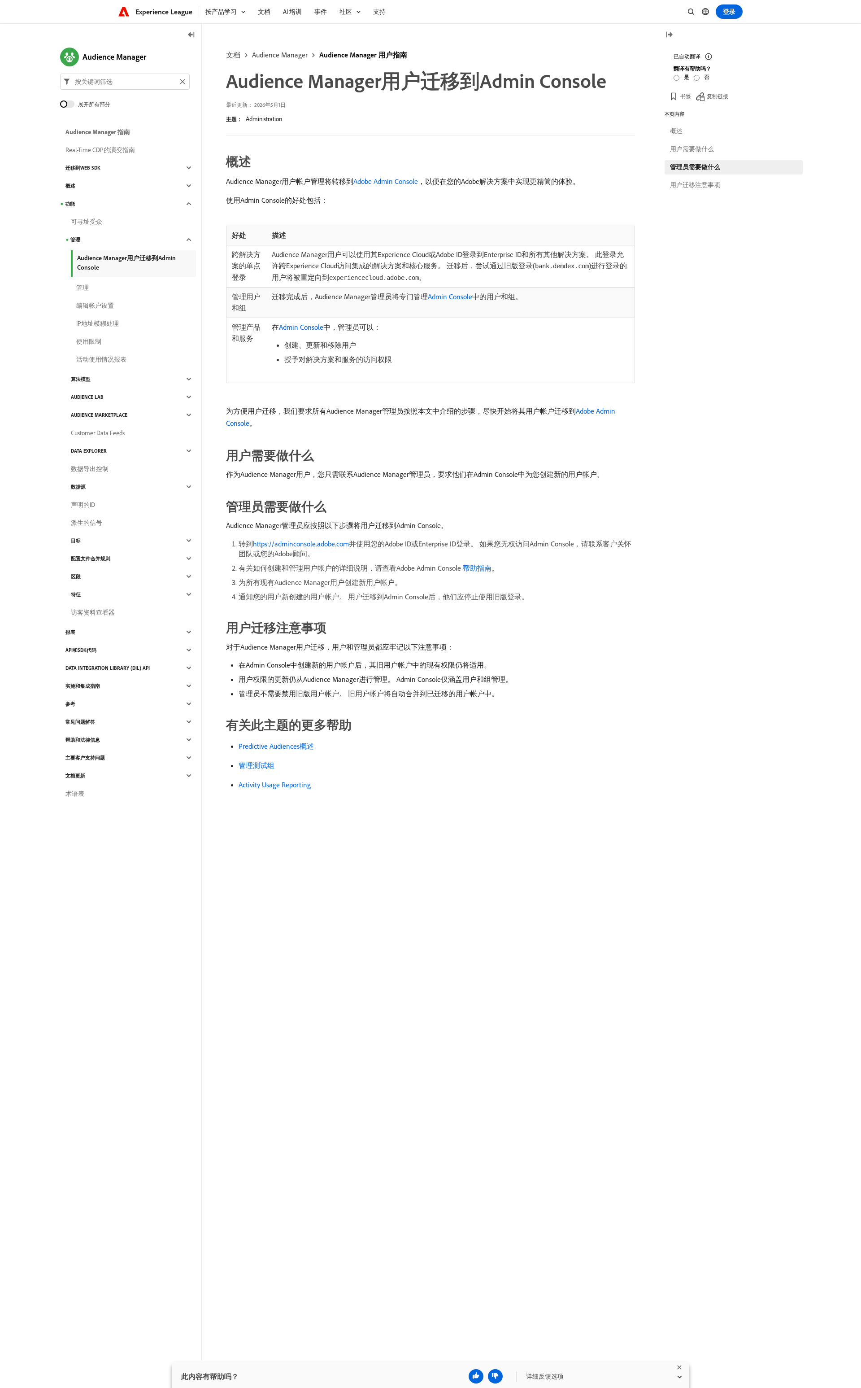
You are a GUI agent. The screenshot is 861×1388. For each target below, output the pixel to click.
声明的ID (83, 505)
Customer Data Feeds (98, 433)
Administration (264, 119)
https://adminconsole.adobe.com (301, 543)
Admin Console (450, 296)
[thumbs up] (476, 1376)
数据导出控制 (90, 469)
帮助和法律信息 (82, 740)
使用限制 (88, 341)
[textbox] (125, 82)
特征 (76, 594)
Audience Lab (87, 397)
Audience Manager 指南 (97, 132)
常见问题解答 (80, 722)
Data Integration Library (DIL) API (107, 668)
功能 (70, 204)
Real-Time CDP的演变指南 (100, 150)
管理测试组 (256, 765)
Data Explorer (89, 451)
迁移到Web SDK (82, 168)
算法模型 (81, 379)
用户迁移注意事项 (695, 185)
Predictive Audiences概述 (276, 746)
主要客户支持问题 (85, 758)
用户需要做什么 (692, 149)
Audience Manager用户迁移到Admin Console (126, 262)
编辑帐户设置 (95, 305)
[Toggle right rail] (669, 35)
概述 (70, 186)
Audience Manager (280, 54)
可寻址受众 (86, 222)
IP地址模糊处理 (97, 323)
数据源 (78, 487)
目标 (76, 540)
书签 (685, 96)
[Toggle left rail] (191, 35)
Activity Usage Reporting (275, 784)
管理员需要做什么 (695, 167)
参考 (70, 704)
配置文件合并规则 (90, 558)
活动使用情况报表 (101, 359)
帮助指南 (477, 567)
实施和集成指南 (82, 686)
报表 (70, 632)
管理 (75, 239)
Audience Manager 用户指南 (363, 54)
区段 (76, 576)
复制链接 (717, 96)
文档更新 (75, 776)
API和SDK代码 (80, 650)
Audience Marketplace (99, 415)
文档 (233, 54)
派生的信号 (86, 523)
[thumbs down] (495, 1376)
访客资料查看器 (93, 612)
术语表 (74, 794)
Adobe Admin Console (385, 181)
